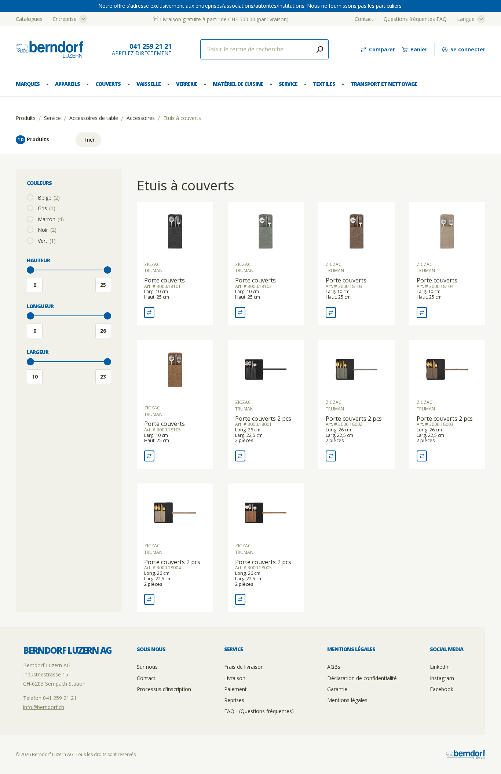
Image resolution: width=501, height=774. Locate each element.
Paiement (235, 689)
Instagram (442, 678)
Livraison (234, 678)
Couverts (108, 83)
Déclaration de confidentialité (362, 678)
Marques (28, 83)
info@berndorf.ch (43, 707)
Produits (26, 118)
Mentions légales (347, 700)
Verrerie (186, 83)
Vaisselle (148, 83)
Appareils (67, 83)
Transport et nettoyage (384, 83)
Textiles (324, 83)
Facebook (441, 689)
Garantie (337, 689)
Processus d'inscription (164, 689)
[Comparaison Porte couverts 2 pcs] (240, 455)
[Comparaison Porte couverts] (149, 312)
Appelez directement (142, 49)
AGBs (333, 666)
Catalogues (29, 18)
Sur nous (147, 666)
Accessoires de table (93, 118)
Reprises (234, 700)
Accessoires (141, 118)
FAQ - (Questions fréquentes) (259, 711)
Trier (89, 139)
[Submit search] (320, 49)
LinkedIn (440, 666)
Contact (364, 18)
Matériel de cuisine (238, 83)
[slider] (30, 270)
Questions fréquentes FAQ (415, 18)
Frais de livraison (244, 666)
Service (288, 83)
